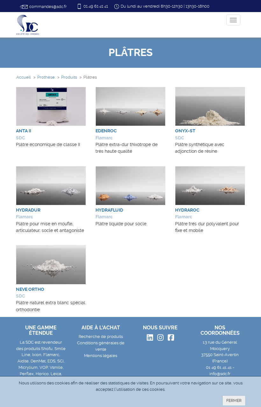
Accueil (23, 77)
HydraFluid (109, 210)
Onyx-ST (185, 130)
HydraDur (28, 210)
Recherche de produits (101, 336)
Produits (69, 77)
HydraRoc (187, 210)
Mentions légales (100, 355)
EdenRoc (106, 130)
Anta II (23, 130)
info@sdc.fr (219, 373)
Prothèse (46, 77)
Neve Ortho (30, 289)
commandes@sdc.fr (48, 6)
